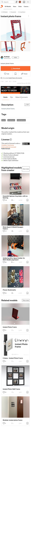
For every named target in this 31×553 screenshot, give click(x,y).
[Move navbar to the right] (29, 6)
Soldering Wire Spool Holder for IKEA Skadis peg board (14, 259)
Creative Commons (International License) (8, 146)
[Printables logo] (2, 6)
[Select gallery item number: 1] (12, 193)
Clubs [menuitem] (20, 6)
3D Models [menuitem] (8, 6)
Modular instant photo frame (12, 420)
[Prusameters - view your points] (20, 2)
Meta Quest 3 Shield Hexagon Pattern (13, 228)
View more (26, 169)
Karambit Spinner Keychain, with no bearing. (15, 197)
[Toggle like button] (4, 200)
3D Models (4, 12)
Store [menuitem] (14, 6)
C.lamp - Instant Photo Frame (13, 358)
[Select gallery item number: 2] (14, 193)
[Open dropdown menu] (28, 16)
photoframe (11, 120)
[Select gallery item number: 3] (15, 193)
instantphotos (21, 120)
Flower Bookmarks (9, 290)
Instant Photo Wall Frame (11, 389)
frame (3, 120)
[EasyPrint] (16, 1)
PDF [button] (27, 104)
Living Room (22, 12)
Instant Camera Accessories (15, 78)
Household (13, 12)
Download (16, 68)
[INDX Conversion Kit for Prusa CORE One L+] (15, 90)
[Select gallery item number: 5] (18, 193)
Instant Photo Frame (10, 327)
